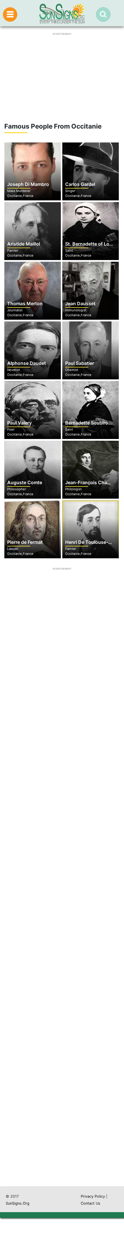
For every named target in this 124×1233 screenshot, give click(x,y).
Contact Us (90, 1203)
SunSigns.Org (17, 1203)
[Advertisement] (62, 921)
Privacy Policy (93, 1196)
